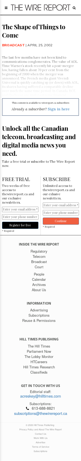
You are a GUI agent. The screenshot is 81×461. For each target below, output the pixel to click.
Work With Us (41, 438)
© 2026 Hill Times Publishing (40, 425)
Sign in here (59, 109)
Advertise (40, 442)
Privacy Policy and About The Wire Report (40, 429)
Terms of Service (40, 446)
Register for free (20, 225)
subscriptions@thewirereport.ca (40, 413)
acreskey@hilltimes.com (40, 396)
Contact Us (40, 433)
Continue (61, 221)
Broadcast (13, 45)
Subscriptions (40, 451)
